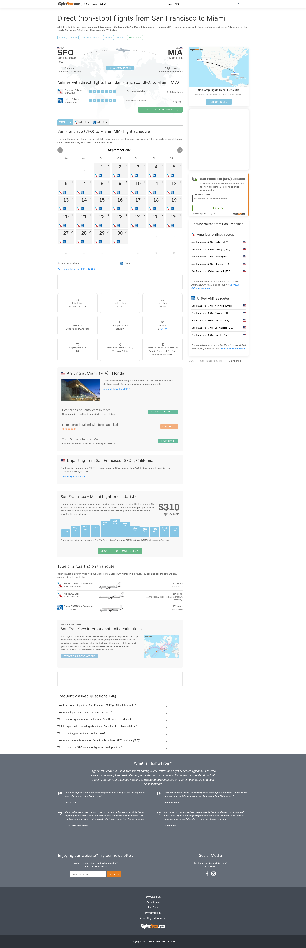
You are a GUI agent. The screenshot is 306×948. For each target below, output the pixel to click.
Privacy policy (153, 913)
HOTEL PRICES (169, 426)
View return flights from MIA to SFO (75, 269)
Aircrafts (120, 37)
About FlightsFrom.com (153, 918)
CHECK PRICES (219, 102)
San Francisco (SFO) (211, 360)
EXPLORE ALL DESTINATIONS (79, 656)
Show (163, 328)
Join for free (219, 208)
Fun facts (153, 907)
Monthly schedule (68, 37)
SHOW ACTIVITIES (168, 441)
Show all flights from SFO (74, 476)
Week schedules (89, 37)
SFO (65, 52)
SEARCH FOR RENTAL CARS (163, 412)
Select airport (153, 896)
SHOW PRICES (159, 109)
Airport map (153, 902)
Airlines (108, 37)
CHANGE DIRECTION (120, 68)
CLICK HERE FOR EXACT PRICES (118, 551)
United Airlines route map (232, 348)
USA (191, 360)
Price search (135, 37)
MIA (175, 52)
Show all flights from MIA (116, 389)
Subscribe (114, 874)
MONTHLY (65, 122)
